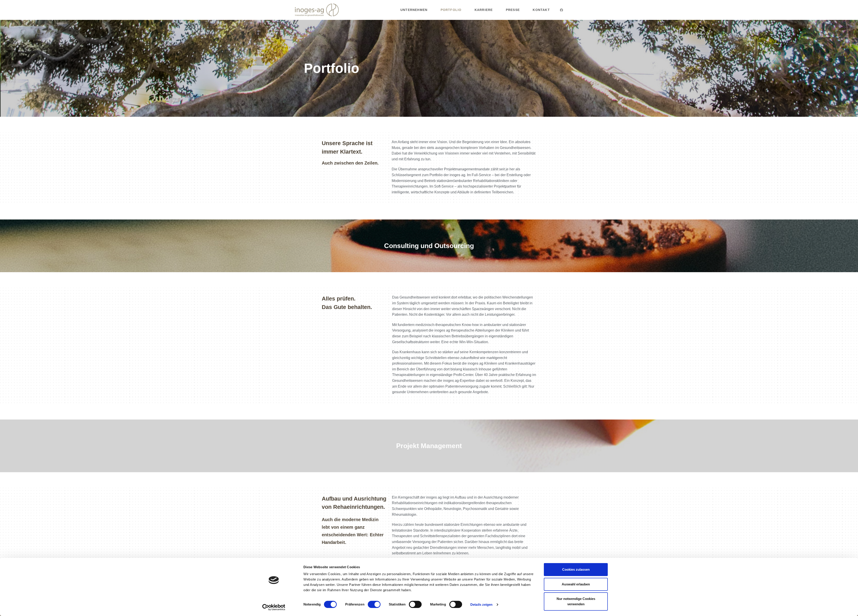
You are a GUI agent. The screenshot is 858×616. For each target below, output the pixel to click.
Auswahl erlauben (576, 584)
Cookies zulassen (576, 569)
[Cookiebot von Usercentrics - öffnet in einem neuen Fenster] (273, 607)
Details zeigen (481, 604)
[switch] (374, 604)
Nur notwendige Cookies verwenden (576, 601)
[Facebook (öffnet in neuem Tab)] (561, 10)
